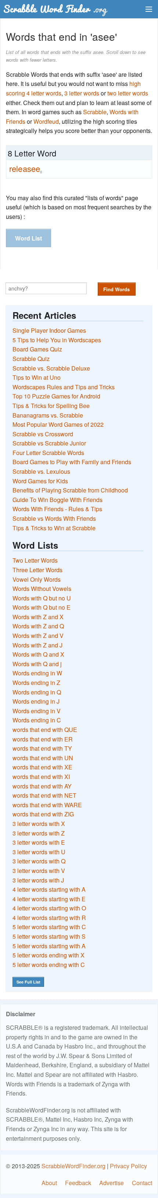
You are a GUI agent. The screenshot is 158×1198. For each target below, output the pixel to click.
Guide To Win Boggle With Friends (57, 499)
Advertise (111, 1183)
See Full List (28, 982)
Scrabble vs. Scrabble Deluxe (51, 368)
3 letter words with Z (38, 833)
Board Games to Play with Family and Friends (71, 462)
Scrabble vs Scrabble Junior (49, 443)
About (49, 1183)
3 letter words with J (38, 880)
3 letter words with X (38, 823)
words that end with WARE (47, 805)
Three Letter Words (37, 570)
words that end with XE (42, 767)
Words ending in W (37, 673)
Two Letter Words (35, 560)
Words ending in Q (36, 692)
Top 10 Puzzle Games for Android (56, 396)
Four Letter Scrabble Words (48, 452)
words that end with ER (42, 739)
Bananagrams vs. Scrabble (47, 415)
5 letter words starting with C (49, 927)
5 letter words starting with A (49, 946)
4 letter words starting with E (49, 899)
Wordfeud (46, 121)
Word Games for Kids (40, 481)
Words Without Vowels (41, 588)
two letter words (127, 93)
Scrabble (95, 112)
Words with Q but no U (41, 598)
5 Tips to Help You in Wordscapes (56, 340)
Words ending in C (36, 720)
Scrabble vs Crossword (42, 434)
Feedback (78, 1183)
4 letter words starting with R (49, 917)
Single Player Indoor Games (49, 330)
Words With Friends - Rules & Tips (57, 509)
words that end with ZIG (43, 814)
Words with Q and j (37, 664)
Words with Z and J (37, 645)
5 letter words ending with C (48, 964)
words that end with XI (41, 776)
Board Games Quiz (37, 349)
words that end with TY (42, 748)
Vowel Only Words (36, 579)
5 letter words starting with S (49, 936)
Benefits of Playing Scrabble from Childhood (70, 490)
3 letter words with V (38, 870)
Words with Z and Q (38, 626)
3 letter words (81, 93)
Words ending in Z (36, 682)
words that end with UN (42, 758)
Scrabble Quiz (31, 358)
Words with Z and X (38, 617)
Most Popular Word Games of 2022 (58, 424)
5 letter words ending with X (48, 955)
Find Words (116, 289)
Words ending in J (36, 701)
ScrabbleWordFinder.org (73, 1166)
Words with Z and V (38, 635)
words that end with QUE (44, 729)
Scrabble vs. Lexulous (41, 471)
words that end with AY (42, 786)
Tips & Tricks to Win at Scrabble (54, 528)
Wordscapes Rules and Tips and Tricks (63, 387)
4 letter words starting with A (49, 889)
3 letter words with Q (38, 861)
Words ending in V (36, 711)
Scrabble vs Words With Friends (54, 518)
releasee (25, 168)
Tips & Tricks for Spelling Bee (51, 405)
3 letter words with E (38, 842)
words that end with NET (44, 795)
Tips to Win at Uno (36, 377)
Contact (142, 1183)
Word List (28, 238)
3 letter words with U (38, 852)
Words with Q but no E (41, 607)
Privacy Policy (128, 1166)
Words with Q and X (38, 654)
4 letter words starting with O (49, 908)
